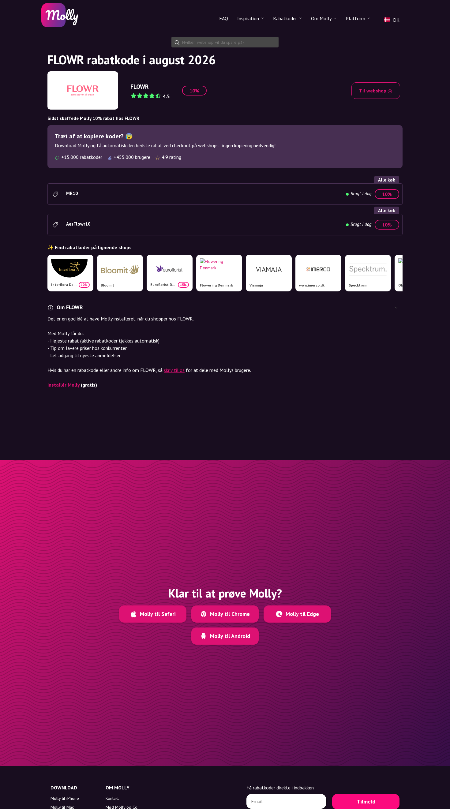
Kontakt (112, 798)
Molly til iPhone (65, 798)
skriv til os (174, 370)
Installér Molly (63, 385)
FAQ (223, 18)
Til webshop (373, 91)
